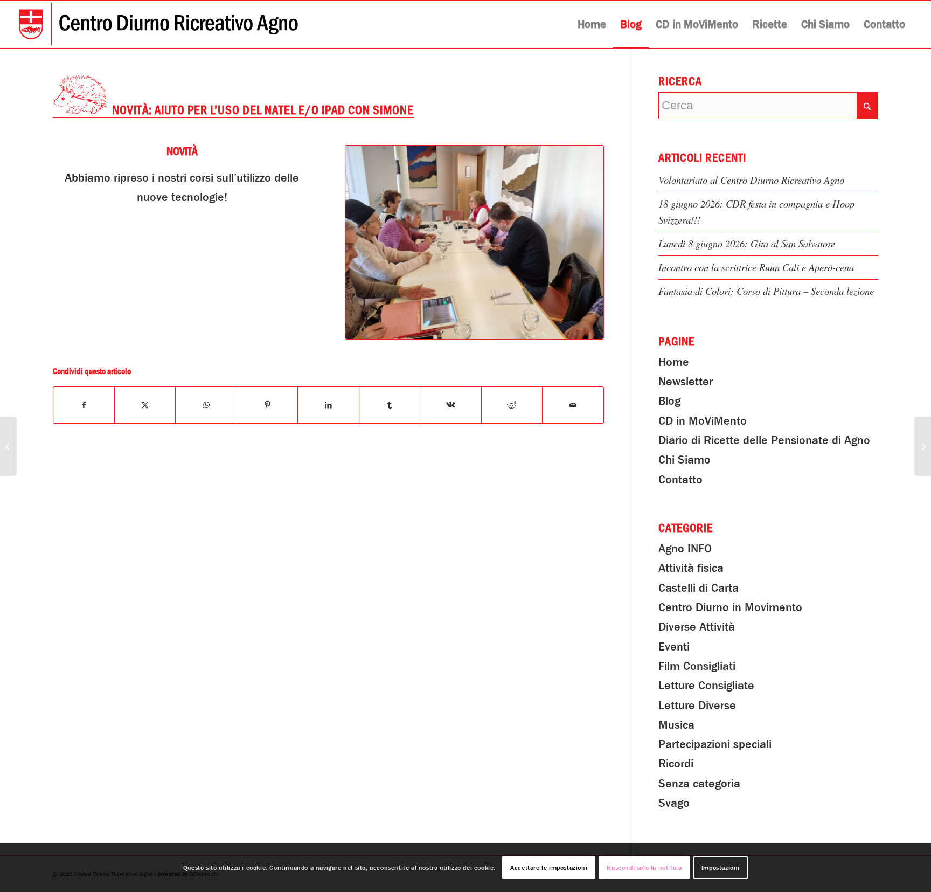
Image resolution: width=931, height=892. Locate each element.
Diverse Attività (696, 626)
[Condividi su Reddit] (512, 405)
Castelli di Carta (698, 588)
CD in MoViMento (702, 420)
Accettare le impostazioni (548, 867)
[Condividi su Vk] (450, 405)
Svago (674, 803)
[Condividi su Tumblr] (389, 405)
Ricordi (675, 763)
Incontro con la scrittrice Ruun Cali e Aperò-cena (756, 267)
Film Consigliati (696, 666)
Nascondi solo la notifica (644, 867)
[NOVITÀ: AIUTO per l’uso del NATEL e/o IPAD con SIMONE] (474, 242)
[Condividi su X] (145, 405)
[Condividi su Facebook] (83, 405)
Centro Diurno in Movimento (730, 607)
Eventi (674, 646)
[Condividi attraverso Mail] (573, 405)
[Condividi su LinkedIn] (328, 405)
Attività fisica (691, 568)
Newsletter (685, 381)
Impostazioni (720, 867)
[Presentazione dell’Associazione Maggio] (922, 446)
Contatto (680, 479)
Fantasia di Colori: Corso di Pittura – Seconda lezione (766, 291)
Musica (676, 724)
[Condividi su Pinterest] (267, 405)
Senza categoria (699, 783)
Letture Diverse (697, 705)
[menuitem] (592, 24)
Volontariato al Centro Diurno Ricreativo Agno (751, 179)
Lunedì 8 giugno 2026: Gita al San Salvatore (746, 243)
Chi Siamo (684, 459)
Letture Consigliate (706, 685)
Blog (669, 401)
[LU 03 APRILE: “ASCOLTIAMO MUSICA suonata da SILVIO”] (8, 446)
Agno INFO (685, 548)
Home (673, 362)
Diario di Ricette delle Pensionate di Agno (764, 440)
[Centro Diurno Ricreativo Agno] (158, 24)
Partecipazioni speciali (715, 744)
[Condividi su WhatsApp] (206, 405)
